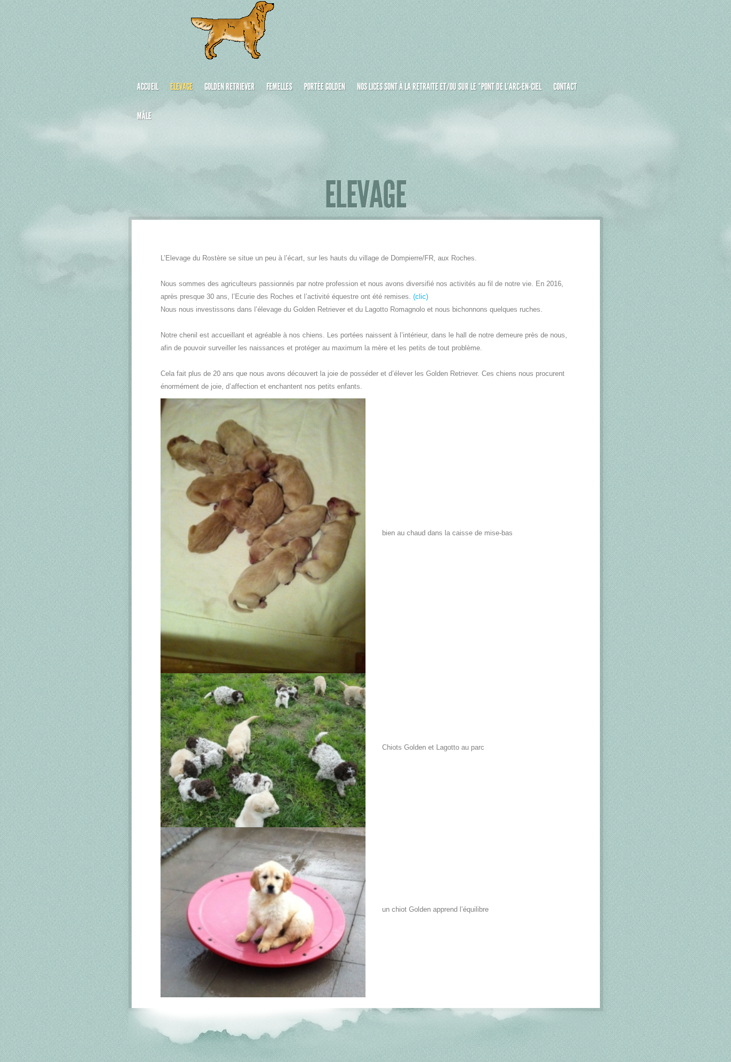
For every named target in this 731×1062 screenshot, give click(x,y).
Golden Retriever (229, 87)
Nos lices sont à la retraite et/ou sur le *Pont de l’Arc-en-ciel (449, 87)
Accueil (147, 87)
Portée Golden (324, 87)
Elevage (181, 87)
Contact (565, 87)
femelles (279, 87)
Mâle (144, 116)
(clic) (420, 297)
